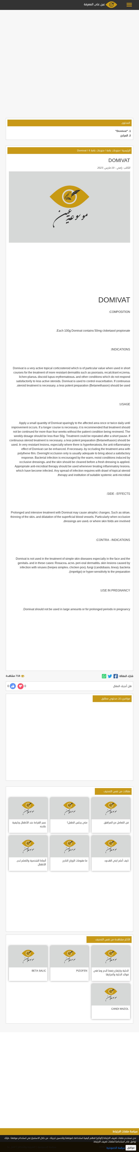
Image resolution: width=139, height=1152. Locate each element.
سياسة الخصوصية (115, 1148)
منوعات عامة (113, 150)
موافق (130, 1147)
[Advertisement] (69, 36)
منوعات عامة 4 (96, 150)
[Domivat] (115, 676)
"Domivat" (121, 131)
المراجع (124, 135)
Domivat (82, 150)
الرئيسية (126, 150)
